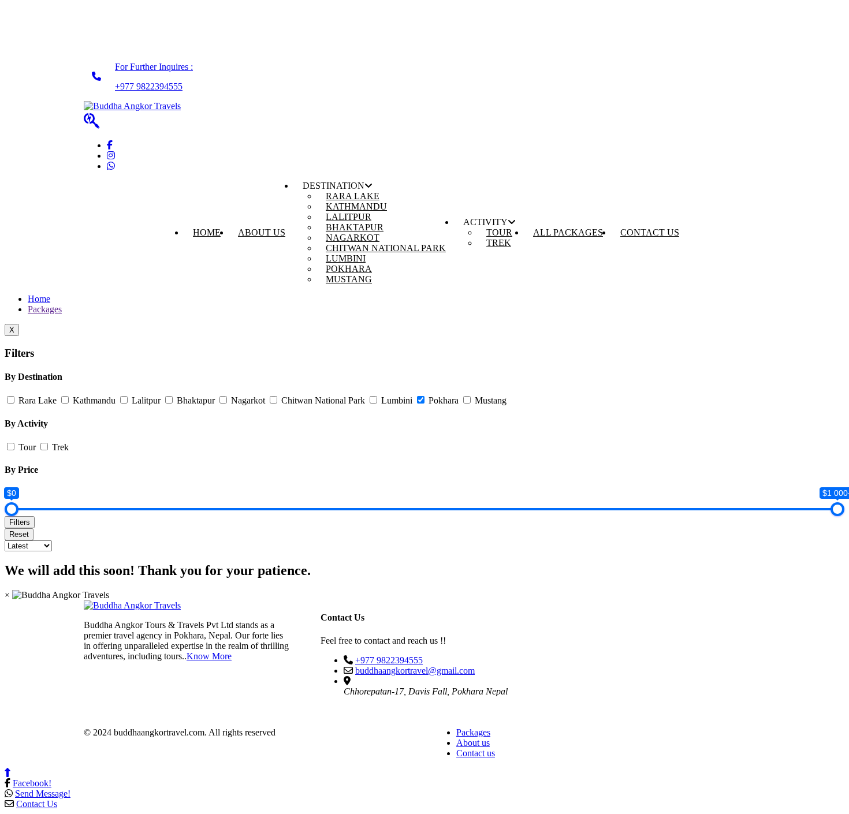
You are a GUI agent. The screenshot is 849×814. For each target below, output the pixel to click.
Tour (26, 447)
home (207, 232)
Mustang (349, 279)
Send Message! (42, 793)
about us (261, 232)
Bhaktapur (194, 400)
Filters (19, 522)
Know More (209, 656)
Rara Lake (36, 400)
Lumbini (395, 400)
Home (39, 299)
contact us (649, 232)
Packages (45, 309)
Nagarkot (247, 400)
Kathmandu (93, 400)
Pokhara (442, 400)
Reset (19, 534)
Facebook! (32, 783)
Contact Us (36, 804)
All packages (568, 232)
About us (473, 743)
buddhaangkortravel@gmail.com (415, 670)
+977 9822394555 (389, 660)
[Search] (91, 120)
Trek (498, 243)
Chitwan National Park (386, 248)
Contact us (475, 753)
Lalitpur (145, 400)
